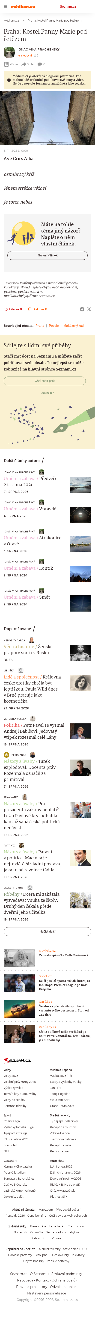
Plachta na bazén (53, 1226)
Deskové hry (60, 1255)
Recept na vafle (60, 1145)
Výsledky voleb (13, 1088)
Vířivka (56, 1238)
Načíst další (47, 931)
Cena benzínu (36, 1215)
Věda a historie (19, 647)
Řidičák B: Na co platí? (65, 1184)
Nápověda (25, 1280)
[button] (47, 118)
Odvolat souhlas (63, 1287)
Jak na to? (48, 392)
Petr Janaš (19, 755)
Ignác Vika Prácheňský (39, 49)
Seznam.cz (68, 6)
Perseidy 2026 (15, 1215)
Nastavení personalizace (46, 1293)
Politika (12, 725)
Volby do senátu (14, 1100)
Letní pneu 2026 (61, 1166)
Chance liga (12, 1121)
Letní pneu (42, 1255)
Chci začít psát (45, 381)
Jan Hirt (55, 1088)
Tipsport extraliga (15, 1133)
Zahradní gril (40, 1238)
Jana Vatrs (11, 797)
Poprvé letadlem (15, 1172)
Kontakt (42, 1280)
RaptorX (9, 845)
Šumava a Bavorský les (19, 1178)
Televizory (77, 1255)
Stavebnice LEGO (75, 1249)
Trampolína (76, 1226)
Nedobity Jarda (14, 640)
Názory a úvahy (19, 761)
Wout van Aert (60, 1100)
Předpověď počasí (68, 1209)
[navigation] (5, 6)
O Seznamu (39, 1274)
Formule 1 (10, 1145)
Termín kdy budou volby (20, 1094)
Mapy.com (46, 1209)
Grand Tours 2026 (62, 1106)
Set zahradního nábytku (62, 1232)
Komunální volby (15, 1106)
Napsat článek (47, 255)
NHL (7, 1151)
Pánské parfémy (58, 1261)
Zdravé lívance (60, 1133)
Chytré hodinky (33, 1261)
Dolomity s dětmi (15, 1196)
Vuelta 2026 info (61, 1075)
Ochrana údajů (63, 1280)
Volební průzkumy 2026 (20, 1081)
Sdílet (31, 64)
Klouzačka (37, 1232)
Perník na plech (60, 1151)
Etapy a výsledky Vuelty (65, 1081)
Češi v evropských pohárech (68, 1215)
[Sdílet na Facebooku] (82, 309)
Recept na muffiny (63, 1127)
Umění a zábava (20, 478)
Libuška (9, 670)
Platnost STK (58, 1196)
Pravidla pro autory (31, 1287)
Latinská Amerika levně (20, 1190)
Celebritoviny (14, 887)
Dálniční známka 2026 (65, 1172)
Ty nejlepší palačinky (64, 1121)
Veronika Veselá (15, 719)
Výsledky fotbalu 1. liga (19, 1127)
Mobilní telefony (49, 1249)
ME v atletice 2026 (16, 1139)
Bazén (34, 1226)
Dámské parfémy (20, 1255)
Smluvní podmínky (66, 1274)
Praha (40, 325)
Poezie (54, 325)
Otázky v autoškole (62, 1190)
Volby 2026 (11, 1075)
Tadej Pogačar (60, 1094)
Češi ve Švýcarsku (15, 1184)
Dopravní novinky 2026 (65, 1178)
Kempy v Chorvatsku (18, 1166)
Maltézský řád (73, 325)
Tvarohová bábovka (63, 1139)
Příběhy (11, 894)
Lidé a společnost (21, 677)
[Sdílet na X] (89, 309)
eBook (14, 64)
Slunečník (20, 1232)
